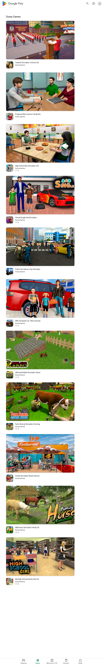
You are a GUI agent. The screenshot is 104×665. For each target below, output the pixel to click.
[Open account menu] (100, 4)
